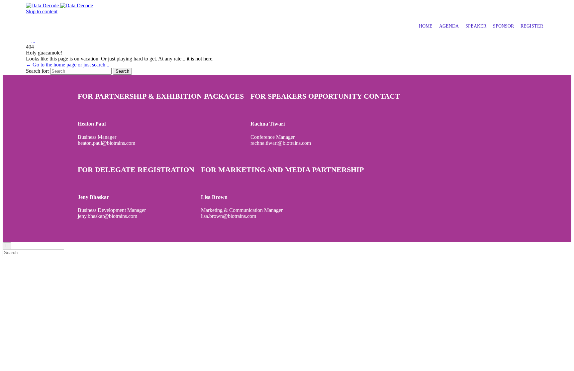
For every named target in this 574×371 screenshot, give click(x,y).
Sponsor (503, 26)
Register (532, 26)
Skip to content (41, 11)
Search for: (37, 71)
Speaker (475, 26)
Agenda (449, 26)
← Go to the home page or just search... (67, 64)
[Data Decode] (59, 5)
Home (425, 26)
